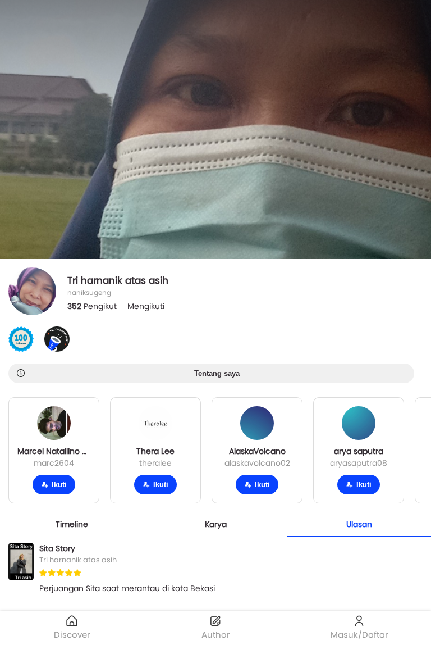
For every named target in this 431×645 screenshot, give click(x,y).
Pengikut (92, 306)
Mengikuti (145, 306)
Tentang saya (217, 373)
